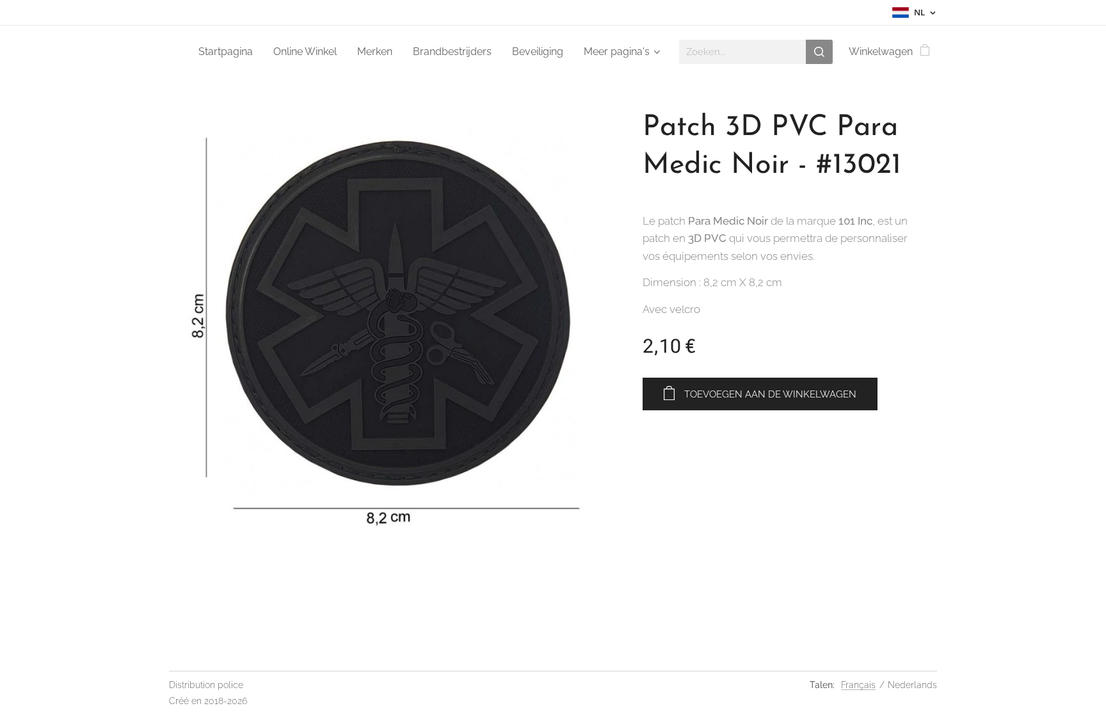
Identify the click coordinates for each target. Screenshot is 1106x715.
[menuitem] (229, 52)
